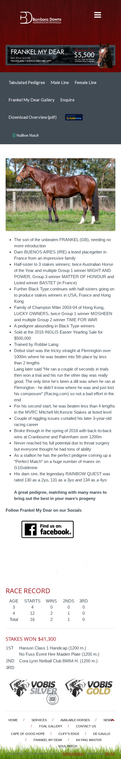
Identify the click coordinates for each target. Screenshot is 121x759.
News (108, 720)
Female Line (86, 82)
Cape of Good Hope (28, 733)
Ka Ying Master (89, 740)
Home (13, 720)
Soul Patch (67, 746)
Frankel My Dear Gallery (31, 99)
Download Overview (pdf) (32, 117)
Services (39, 720)
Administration (73, 754)
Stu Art (110, 754)
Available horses (75, 720)
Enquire (67, 99)
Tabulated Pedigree (26, 82)
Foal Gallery (50, 726)
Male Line (60, 82)
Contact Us (86, 726)
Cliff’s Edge (69, 733)
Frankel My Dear (47, 740)
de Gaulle (101, 733)
